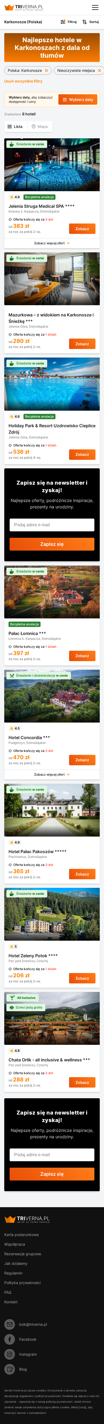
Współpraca (14, 1244)
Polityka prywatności (22, 1282)
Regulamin (13, 1273)
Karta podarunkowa (21, 1234)
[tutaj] (82, 1407)
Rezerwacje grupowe (22, 1254)
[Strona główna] (28, 7)
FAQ (7, 1292)
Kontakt (11, 1302)
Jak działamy (15, 1263)
